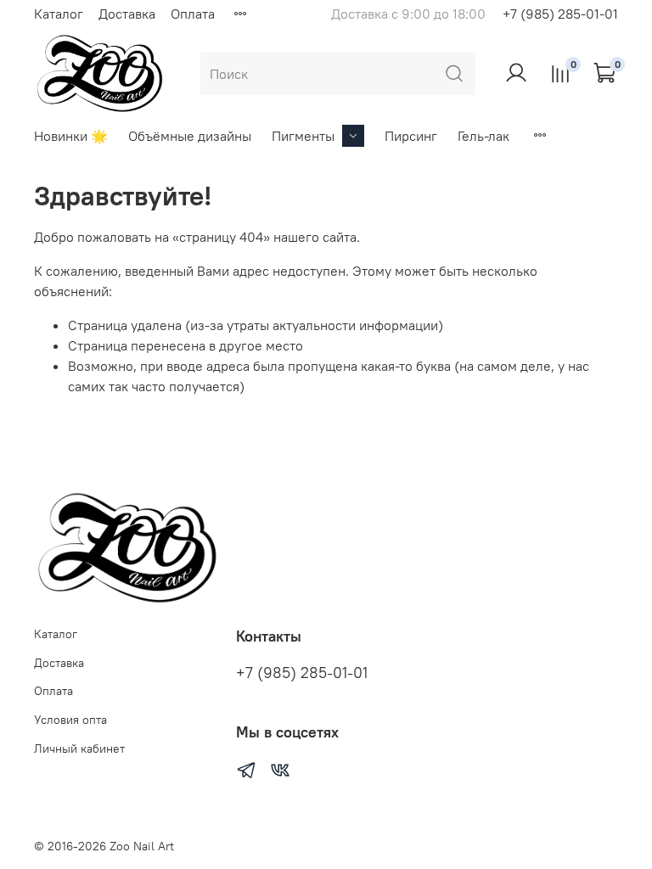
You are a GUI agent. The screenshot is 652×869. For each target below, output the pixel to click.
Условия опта (70, 719)
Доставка (126, 13)
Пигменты (303, 135)
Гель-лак (483, 135)
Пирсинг (411, 135)
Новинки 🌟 (71, 135)
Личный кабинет (79, 748)
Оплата (193, 13)
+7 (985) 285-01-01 (560, 13)
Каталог (58, 13)
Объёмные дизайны (189, 135)
